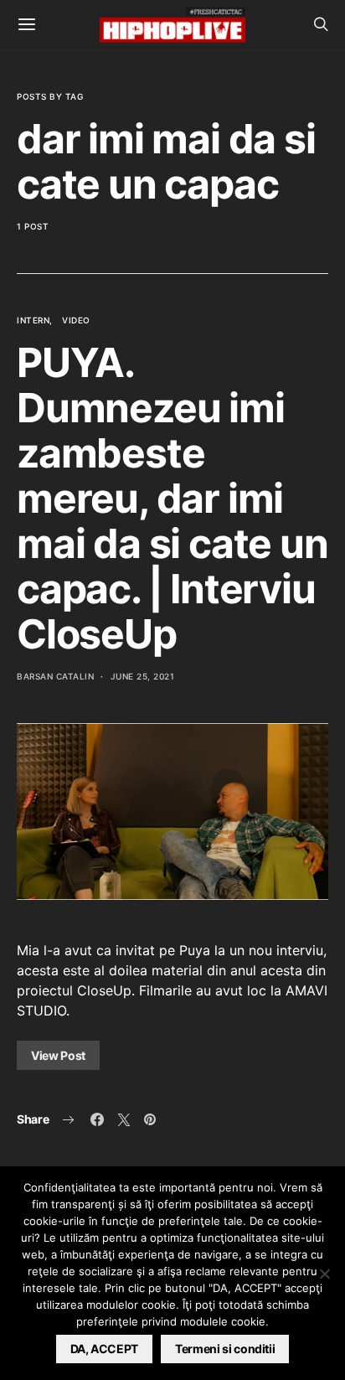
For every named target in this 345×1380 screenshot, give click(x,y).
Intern (33, 320)
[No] (324, 1273)
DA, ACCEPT (104, 1348)
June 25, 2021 (143, 676)
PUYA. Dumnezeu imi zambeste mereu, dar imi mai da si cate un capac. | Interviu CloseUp (172, 498)
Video (76, 320)
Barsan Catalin (55, 676)
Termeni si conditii (225, 1348)
